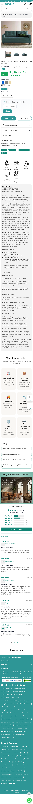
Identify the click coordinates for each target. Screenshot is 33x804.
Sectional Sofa (14, 759)
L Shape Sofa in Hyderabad (8, 707)
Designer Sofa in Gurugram (10, 719)
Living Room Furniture (19, 765)
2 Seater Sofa (14, 746)
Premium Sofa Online (17, 771)
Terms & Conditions (6, 140)
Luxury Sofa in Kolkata (22, 722)
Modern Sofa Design (19, 762)
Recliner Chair (22, 768)
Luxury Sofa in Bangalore (8, 704)
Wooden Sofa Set (6, 780)
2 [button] (14, 642)
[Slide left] (3, 54)
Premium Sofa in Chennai (24, 713)
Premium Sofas (5, 753)
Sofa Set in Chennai (23, 710)
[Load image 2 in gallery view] (16, 54)
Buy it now (24, 118)
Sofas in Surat (15, 698)
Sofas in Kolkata (5, 694)
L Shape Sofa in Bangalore (22, 701)
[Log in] (25, 4)
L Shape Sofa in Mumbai (21, 725)
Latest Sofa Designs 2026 (8, 783)
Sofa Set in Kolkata (25, 719)
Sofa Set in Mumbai (6, 725)
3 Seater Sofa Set (6, 777)
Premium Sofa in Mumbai (8, 728)
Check (7, 111)
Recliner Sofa (14, 750)
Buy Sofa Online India (21, 756)
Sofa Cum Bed (5, 771)
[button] (3, 4)
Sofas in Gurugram (18, 692)
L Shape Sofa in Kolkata (7, 722)
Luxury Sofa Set (24, 759)
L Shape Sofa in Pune (7, 731)
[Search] (28, 8)
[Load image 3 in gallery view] (24, 54)
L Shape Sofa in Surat (18, 734)
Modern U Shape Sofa (7, 774)
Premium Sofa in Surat (7, 737)
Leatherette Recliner (7, 756)
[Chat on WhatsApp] (29, 800)
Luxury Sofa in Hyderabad (8, 710)
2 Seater (4, 89)
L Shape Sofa (23, 746)
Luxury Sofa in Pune (20, 731)
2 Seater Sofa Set (17, 777)
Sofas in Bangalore (6, 688)
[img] (5, 541)
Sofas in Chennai (6, 692)
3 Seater (10, 89)
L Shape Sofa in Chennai (8, 713)
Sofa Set (22, 750)
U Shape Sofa (5, 750)
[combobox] (16, 8)
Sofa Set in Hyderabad (23, 704)
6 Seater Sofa (15, 753)
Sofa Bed (23, 753)
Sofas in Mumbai (17, 694)
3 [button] (17, 642)
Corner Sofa (4, 759)
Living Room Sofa (6, 765)
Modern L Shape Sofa (22, 774)
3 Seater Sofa (5, 746)
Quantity (4, 91)
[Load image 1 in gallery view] (9, 54)
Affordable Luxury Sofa (19, 780)
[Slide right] (30, 54)
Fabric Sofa (4, 768)
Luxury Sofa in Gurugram (23, 716)
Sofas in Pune (5, 698)
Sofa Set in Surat (5, 734)
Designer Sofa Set (6, 762)
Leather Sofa (13, 768)
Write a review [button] (16, 529)
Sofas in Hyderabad (19, 688)
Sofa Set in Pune (22, 728)
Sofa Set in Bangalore (7, 701)
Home (4, 14)
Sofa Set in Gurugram (8, 716)
